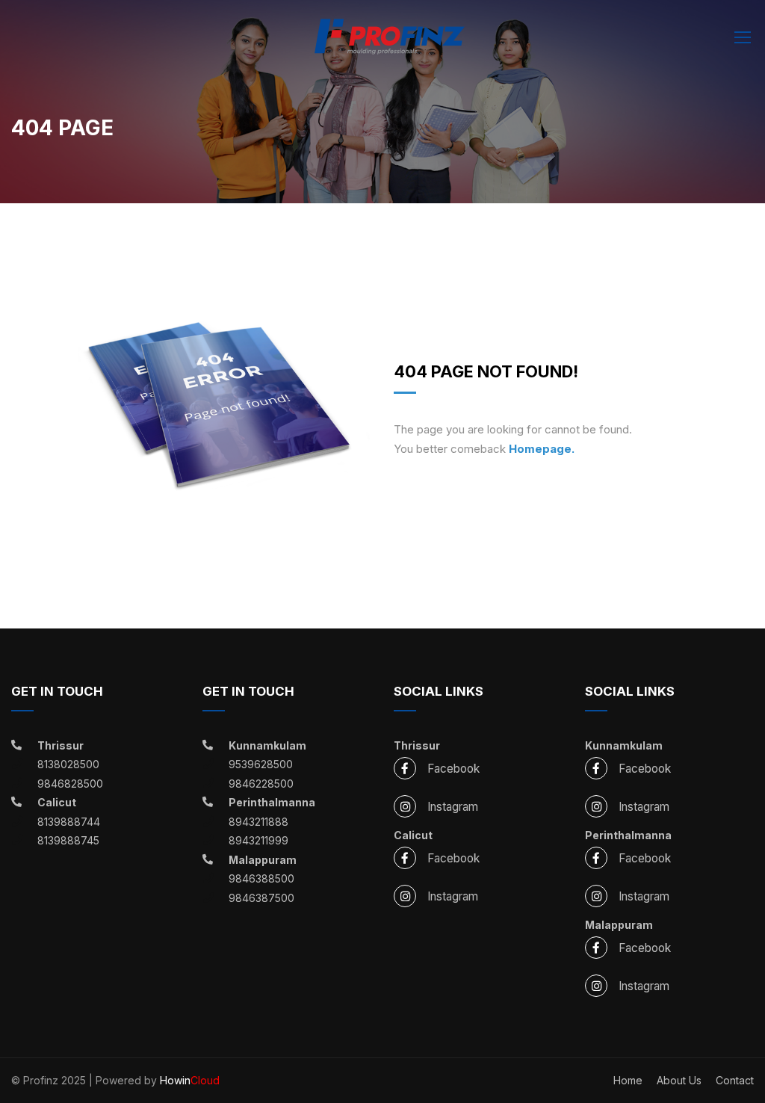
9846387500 (261, 898)
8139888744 (68, 821)
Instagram (452, 807)
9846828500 (70, 783)
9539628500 (261, 764)
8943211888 (258, 821)
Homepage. (541, 449)
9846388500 (261, 878)
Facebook (453, 768)
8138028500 (68, 764)
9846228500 (261, 783)
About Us (679, 1080)
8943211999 (258, 840)
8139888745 (68, 840)
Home (627, 1080)
